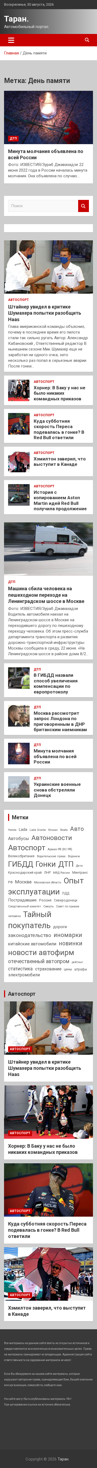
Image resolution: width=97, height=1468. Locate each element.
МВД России (61, 872)
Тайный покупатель (29, 920)
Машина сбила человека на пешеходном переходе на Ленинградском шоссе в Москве (46, 595)
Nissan (53, 830)
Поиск (83, 206)
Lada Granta (38, 830)
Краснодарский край (25, 872)
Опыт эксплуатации (46, 886)
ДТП (13, 138)
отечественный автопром (38, 961)
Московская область (47, 882)
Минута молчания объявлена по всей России (55, 756)
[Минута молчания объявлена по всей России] (48, 117)
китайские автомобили (32, 943)
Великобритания (21, 856)
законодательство (29, 935)
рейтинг (77, 962)
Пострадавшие (22, 900)
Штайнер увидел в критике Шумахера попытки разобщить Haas (44, 313)
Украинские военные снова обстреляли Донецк (57, 790)
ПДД (65, 893)
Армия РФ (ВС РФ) (60, 849)
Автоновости (52, 838)
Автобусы (18, 838)
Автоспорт (18, 300)
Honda (12, 830)
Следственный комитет (24, 906)
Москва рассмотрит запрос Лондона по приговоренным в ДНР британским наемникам (60, 721)
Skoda (64, 830)
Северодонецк (66, 900)
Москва (23, 881)
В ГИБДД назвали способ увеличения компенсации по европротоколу (56, 683)
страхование (48, 968)
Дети (79, 865)
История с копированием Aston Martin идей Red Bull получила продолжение (60, 500)
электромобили (24, 974)
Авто (77, 828)
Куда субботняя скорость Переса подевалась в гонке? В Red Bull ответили (59, 429)
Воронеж (74, 856)
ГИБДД (20, 864)
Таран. (16, 18)
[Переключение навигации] (11, 40)
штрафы (80, 969)
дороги (60, 926)
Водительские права (51, 856)
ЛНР (47, 872)
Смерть (48, 906)
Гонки (46, 864)
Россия (45, 900)
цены (68, 969)
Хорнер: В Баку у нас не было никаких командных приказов (59, 393)
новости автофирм (41, 952)
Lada (23, 829)
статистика (20, 968)
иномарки (68, 935)
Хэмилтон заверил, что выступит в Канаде (60, 461)
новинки (70, 943)
